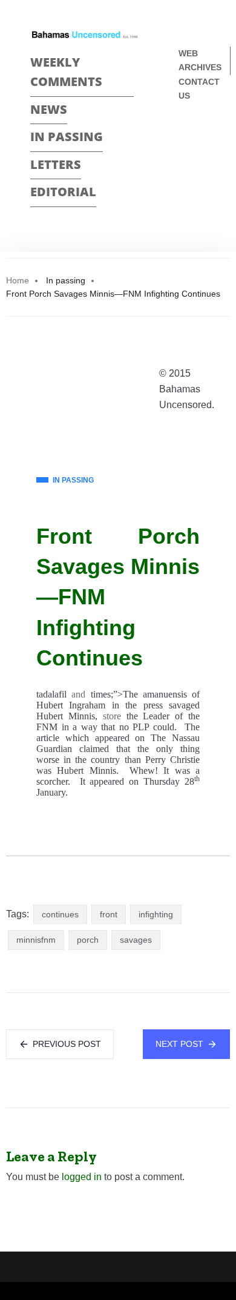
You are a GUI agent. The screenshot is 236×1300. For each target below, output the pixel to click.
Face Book (184, 136)
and (78, 694)
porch (88, 940)
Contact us (199, 89)
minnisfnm (36, 940)
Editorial (63, 191)
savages (136, 940)
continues (60, 914)
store (112, 716)
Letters (55, 164)
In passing (66, 136)
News (48, 109)
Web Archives (200, 60)
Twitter (184, 157)
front (108, 914)
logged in (82, 1177)
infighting (156, 914)
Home (17, 280)
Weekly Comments (66, 72)
